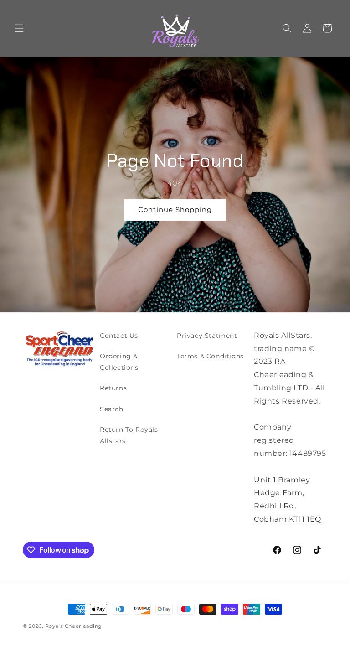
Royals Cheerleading (73, 626)
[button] (19, 28)
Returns (113, 388)
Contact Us (119, 335)
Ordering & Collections (119, 362)
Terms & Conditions (210, 356)
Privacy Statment (207, 335)
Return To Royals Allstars (129, 435)
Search (112, 409)
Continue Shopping (175, 209)
